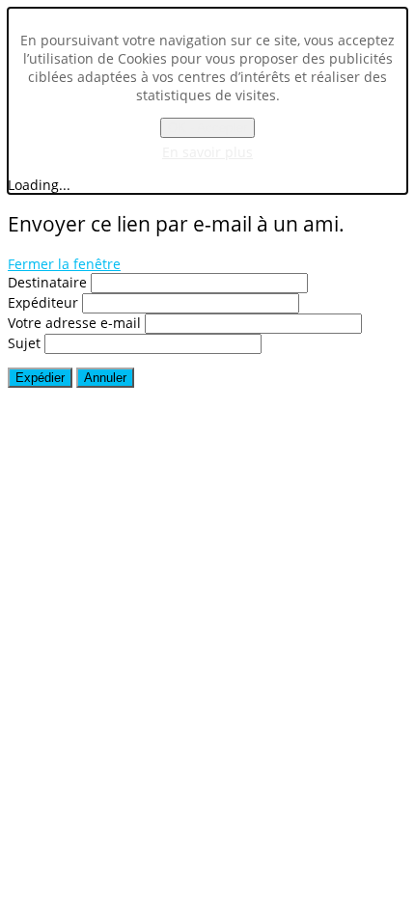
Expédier (40, 377)
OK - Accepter (207, 128)
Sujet (24, 343)
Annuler (105, 377)
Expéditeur (43, 302)
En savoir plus (207, 152)
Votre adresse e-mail (74, 322)
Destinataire (47, 282)
